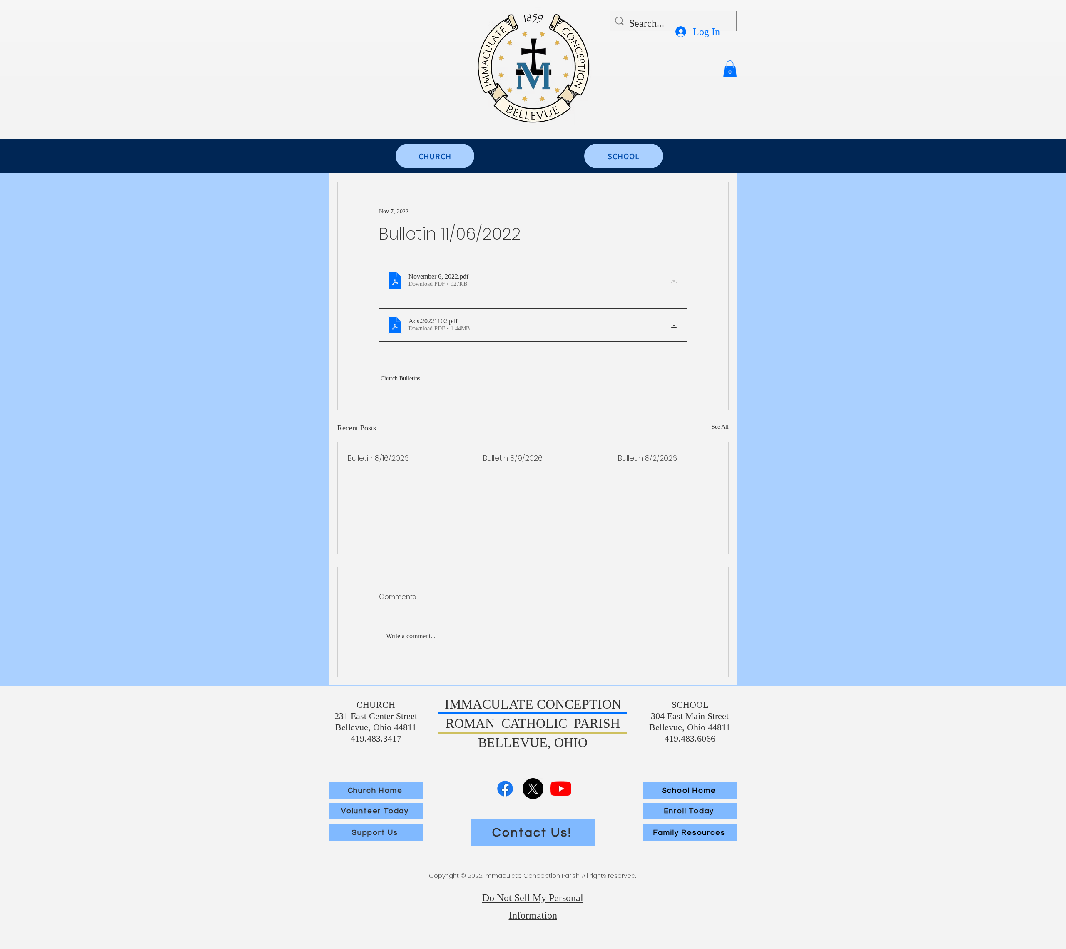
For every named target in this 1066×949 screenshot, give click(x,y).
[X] (533, 788)
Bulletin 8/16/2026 (378, 458)
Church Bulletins (400, 378)
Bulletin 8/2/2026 (647, 458)
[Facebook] (505, 788)
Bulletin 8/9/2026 (513, 458)
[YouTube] (560, 788)
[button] (730, 68)
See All (720, 427)
